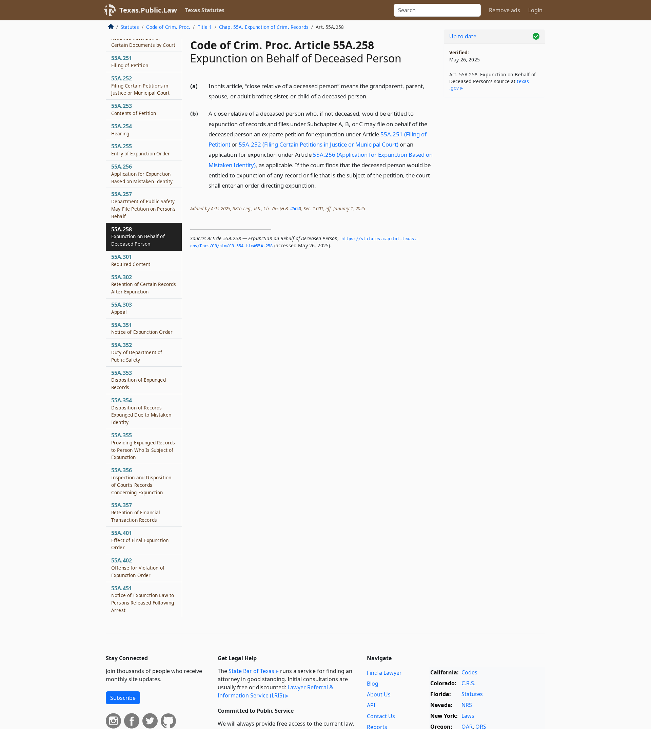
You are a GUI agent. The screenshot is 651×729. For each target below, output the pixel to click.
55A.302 (143, 284)
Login (535, 10)
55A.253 (133, 109)
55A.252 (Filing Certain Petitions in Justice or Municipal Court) (318, 144)
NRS (466, 705)
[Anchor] (371, 96)
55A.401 (140, 540)
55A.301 (131, 260)
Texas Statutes (204, 10)
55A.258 (138, 236)
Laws (467, 716)
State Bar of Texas (251, 671)
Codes (469, 672)
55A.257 (143, 204)
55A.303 (121, 308)
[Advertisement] (494, 209)
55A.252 (140, 85)
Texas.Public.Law (148, 10)
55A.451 (142, 598)
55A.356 (141, 480)
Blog (372, 683)
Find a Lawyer (384, 672)
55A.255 (140, 149)
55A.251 (129, 61)
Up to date (462, 36)
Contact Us (381, 716)
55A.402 (137, 567)
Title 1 (205, 27)
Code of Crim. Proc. (168, 27)
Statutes (130, 27)
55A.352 (136, 352)
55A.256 (142, 174)
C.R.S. (468, 683)
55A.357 (135, 512)
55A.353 (138, 380)
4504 (295, 208)
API (371, 705)
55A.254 (121, 129)
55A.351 (142, 328)
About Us (379, 694)
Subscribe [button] (123, 698)
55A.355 (143, 445)
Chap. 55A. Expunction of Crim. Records (264, 27)
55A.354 (141, 411)
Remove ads (504, 10)
